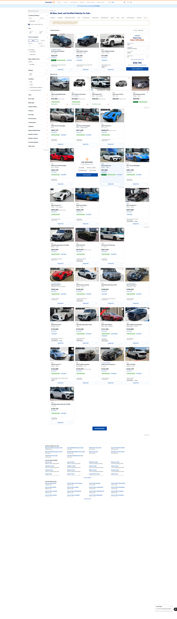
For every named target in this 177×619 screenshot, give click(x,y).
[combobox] (38, 11)
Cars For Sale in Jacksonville (96, 487)
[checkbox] (31, 52)
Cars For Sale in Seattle (72, 487)
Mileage (31, 73)
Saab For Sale (114, 474)
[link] (69, 60)
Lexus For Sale (70, 462)
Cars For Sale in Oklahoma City (96, 491)
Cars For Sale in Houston (51, 491)
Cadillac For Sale (71, 466)
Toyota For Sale (49, 470)
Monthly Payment (130, 43)
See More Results (100, 428)
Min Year (31, 31)
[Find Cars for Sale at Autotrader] (50, 2)
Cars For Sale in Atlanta (51, 495)
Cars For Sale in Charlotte (73, 495)
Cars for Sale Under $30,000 (118, 447)
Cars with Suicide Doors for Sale (75, 455)
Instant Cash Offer (91, 2)
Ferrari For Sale (92, 466)
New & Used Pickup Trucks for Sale (53, 447)
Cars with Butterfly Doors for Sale (75, 447)
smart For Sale (114, 466)
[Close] (170, 606)
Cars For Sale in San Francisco (74, 483)
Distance (30, 18)
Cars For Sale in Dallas (50, 487)
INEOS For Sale (92, 470)
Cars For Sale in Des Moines (118, 487)
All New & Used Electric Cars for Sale (76, 451)
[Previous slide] (52, 91)
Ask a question (87, 175)
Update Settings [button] (143, 65)
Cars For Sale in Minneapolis (74, 491)
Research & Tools (100, 2)
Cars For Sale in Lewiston (117, 491)
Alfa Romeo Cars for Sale (95, 447)
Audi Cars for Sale (93, 451)
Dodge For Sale (71, 470)
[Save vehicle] (72, 35)
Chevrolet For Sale (49, 466)
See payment (54, 57)
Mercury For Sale (115, 462)
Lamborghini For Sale (94, 474)
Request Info (60, 69)
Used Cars (59, 2)
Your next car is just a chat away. (88, 6)
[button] (124, 2)
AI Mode (111, 2)
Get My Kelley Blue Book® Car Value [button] (137, 59)
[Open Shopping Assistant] (175, 609)
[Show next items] (147, 18)
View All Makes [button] (87, 477)
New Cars (66, 2)
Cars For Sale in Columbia (117, 495)
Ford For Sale (48, 462)
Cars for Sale (52, 10)
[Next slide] (147, 91)
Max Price (40, 43)
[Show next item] (121, 155)
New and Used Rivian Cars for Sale (53, 451)
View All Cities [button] (87, 499)
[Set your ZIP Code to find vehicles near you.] (91, 13)
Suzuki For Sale (115, 470)
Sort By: (135, 30)
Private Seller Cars (74, 2)
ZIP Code (42, 18)
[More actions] (72, 69)
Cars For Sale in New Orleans (118, 483)
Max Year (41, 31)
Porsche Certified (56, 283)
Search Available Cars (137, 69)
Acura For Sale (70, 474)
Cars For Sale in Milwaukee (95, 495)
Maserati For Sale (93, 462)
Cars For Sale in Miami (50, 483)
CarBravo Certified (56, 49)
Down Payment (130, 51)
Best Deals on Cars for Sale (117, 451)
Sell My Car (82, 2)
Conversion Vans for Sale (51, 455)
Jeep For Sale (48, 474)
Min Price (30, 43)
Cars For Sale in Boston (94, 483)
